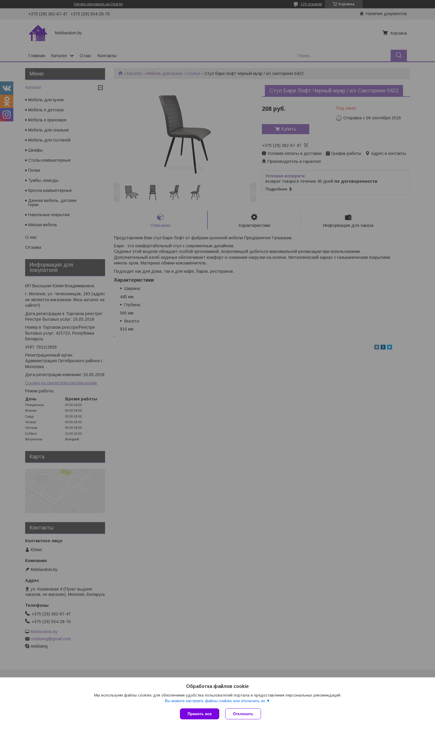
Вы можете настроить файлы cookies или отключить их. (215, 701)
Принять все (200, 714)
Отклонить (243, 714)
